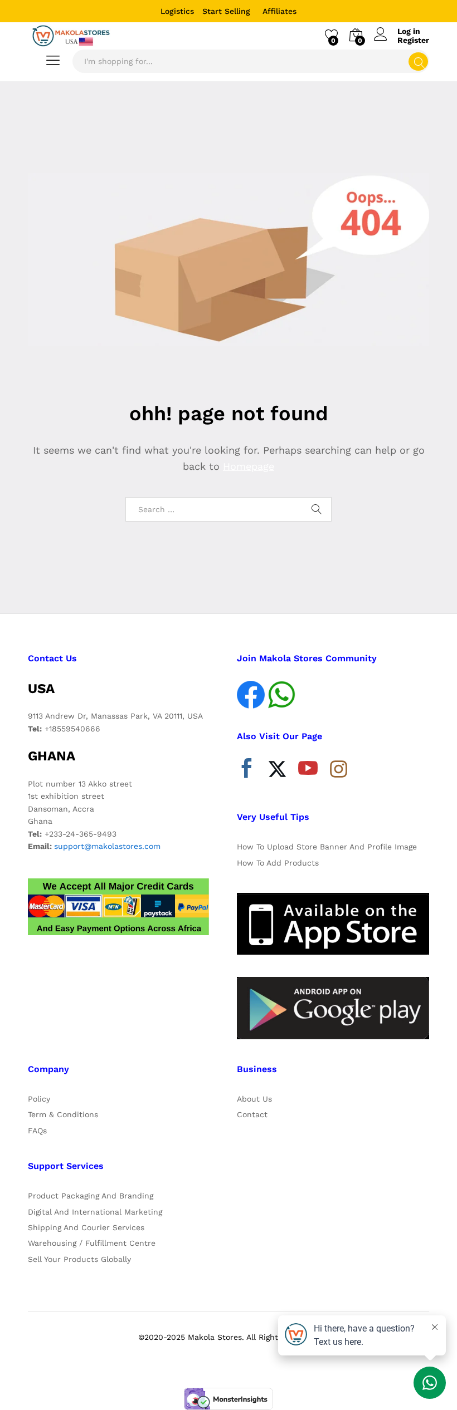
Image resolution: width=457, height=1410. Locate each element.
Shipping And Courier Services (86, 1227)
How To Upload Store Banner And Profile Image (327, 846)
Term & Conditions (63, 1114)
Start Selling (226, 11)
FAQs (37, 1130)
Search (418, 61)
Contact (252, 1114)
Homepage (248, 466)
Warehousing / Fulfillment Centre (91, 1243)
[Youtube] (308, 771)
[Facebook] (246, 771)
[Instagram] (338, 769)
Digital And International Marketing (95, 1211)
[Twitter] (277, 771)
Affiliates (279, 11)
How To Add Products (278, 862)
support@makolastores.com (107, 846)
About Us (254, 1098)
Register (413, 40)
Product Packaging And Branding (90, 1195)
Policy (39, 1098)
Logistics (177, 11)
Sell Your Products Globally (79, 1259)
